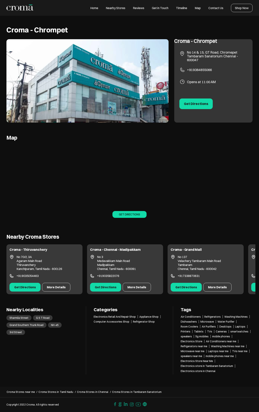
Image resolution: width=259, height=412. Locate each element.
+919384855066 (199, 70)
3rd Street (15, 332)
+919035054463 (27, 276)
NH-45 (55, 325)
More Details (56, 287)
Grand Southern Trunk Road (26, 325)
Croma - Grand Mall (186, 249)
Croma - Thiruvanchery (28, 249)
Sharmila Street (18, 317)
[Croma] (20, 8)
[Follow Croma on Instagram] (132, 404)
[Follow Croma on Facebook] (114, 404)
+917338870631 (189, 276)
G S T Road (42, 317)
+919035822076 (108, 276)
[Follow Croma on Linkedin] (126, 404)
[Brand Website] (145, 404)
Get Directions (129, 214)
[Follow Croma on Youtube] (138, 404)
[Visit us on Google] (120, 404)
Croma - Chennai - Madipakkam (115, 249)
